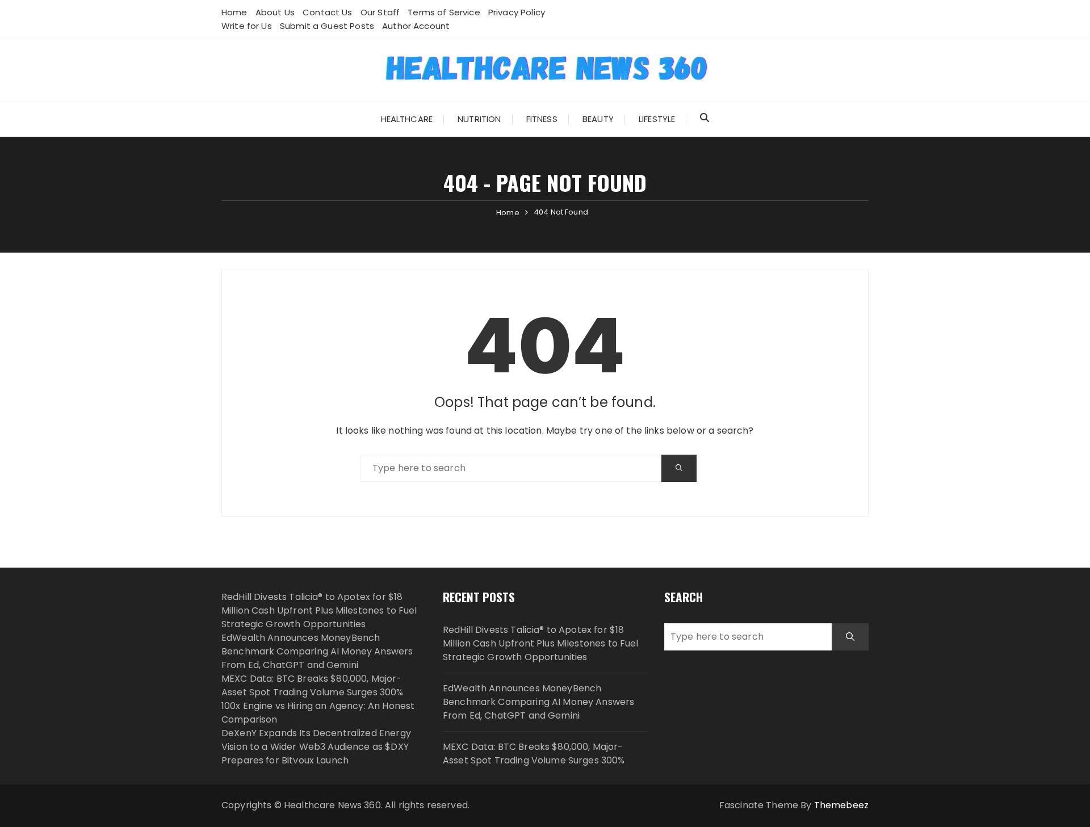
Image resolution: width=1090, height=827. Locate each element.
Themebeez (841, 805)
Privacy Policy (516, 12)
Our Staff (380, 12)
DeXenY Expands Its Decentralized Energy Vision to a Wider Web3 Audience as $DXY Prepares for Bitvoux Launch (316, 747)
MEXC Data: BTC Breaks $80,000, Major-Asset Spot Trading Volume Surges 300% (312, 685)
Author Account (416, 26)
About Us (275, 12)
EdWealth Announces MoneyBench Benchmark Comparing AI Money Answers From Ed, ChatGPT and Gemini (317, 651)
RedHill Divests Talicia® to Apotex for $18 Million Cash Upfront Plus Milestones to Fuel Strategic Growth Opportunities (319, 610)
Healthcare (407, 119)
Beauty (598, 119)
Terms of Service (444, 12)
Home (234, 12)
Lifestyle (657, 119)
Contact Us (328, 12)
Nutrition (479, 119)
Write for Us (246, 26)
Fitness (541, 119)
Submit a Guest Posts (327, 26)
